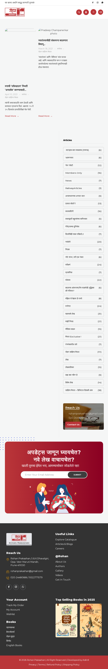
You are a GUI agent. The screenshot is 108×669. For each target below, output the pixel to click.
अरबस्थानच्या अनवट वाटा (75, 196)
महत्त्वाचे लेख (70, 313)
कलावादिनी (69, 211)
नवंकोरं (68, 241)
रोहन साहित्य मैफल (11, 97)
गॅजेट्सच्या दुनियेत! (72, 226)
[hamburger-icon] (100, 12)
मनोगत (24, 94)
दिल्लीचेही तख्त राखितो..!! (74, 234)
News (68, 180)
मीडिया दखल (70, 329)
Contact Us (73, 424)
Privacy (32, 664)
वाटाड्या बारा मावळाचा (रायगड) (77, 150)
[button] (58, 620)
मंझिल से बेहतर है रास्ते (73, 298)
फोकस (67, 280)
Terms (41, 664)
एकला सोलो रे (70, 203)
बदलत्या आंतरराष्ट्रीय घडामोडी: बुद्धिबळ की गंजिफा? (79, 289)
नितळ (67, 249)
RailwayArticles (73, 188)
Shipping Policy (71, 664)
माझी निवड (69, 321)
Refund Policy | (55, 664)
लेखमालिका (69, 367)
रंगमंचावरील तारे (71, 344)
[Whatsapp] (102, 3)
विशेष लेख (69, 382)
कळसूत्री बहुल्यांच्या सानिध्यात (76, 218)
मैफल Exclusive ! (73, 336)
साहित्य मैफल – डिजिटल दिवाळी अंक (79, 390)
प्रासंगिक (68, 272)
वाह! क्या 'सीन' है (71, 375)
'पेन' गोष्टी (69, 165)
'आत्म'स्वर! (69, 157)
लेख (66, 359)
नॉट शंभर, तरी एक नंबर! (74, 257)
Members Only (73, 173)
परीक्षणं (67, 264)
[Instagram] (97, 3)
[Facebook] (93, 3)
